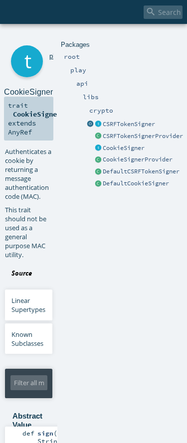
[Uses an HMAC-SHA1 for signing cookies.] (98, 184)
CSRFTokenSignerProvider (143, 136)
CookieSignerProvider (138, 159)
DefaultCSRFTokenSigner (141, 171)
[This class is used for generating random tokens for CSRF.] (98, 172)
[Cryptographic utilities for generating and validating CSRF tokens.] (98, 125)
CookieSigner (124, 148)
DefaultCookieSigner (136, 183)
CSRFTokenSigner (129, 124)
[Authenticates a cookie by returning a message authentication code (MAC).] (98, 148)
